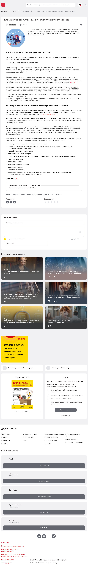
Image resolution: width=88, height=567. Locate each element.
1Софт (25, 440)
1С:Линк (4, 437)
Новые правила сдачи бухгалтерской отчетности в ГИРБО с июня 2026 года (64, 296)
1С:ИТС (16, 179)
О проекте (5, 543)
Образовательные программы (72, 435)
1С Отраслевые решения (54, 434)
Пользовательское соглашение (12, 546)
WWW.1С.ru (5, 434)
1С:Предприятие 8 (30, 434)
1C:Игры (4, 444)
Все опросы (65, 415)
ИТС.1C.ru (47, 444)
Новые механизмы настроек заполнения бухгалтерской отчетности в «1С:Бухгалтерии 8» (64, 320)
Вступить (44, 512)
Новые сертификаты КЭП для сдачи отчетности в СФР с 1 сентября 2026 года (65, 272)
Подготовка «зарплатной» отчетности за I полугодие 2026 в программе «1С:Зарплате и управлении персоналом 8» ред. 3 (22, 320)
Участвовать (44, 481)
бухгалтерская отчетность (23, 194)
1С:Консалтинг (28, 437)
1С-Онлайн (5, 440)
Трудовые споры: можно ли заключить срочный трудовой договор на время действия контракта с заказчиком (20, 296)
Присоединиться (44, 497)
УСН (12, 194)
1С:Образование (50, 440)
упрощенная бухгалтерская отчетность (47, 194)
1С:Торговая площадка (74, 442)
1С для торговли (71, 439)
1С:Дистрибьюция (51, 437)
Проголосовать (66, 410)
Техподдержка (6, 563)
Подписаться (44, 465)
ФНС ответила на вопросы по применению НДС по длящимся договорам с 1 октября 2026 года (21, 271)
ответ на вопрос (49, 114)
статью (72, 82)
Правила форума (7, 559)
